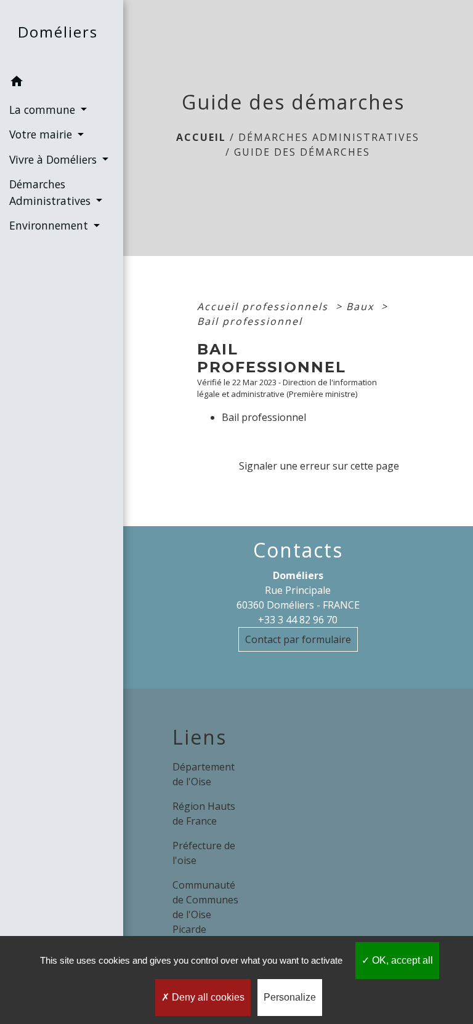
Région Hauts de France (203, 813)
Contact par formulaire (298, 639)
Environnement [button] (50, 225)
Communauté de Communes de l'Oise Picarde (205, 907)
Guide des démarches (302, 152)
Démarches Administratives (328, 137)
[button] (61, 83)
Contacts (298, 550)
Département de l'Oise (203, 774)
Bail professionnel (249, 321)
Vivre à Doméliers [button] (54, 159)
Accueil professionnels (264, 306)
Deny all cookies (207, 997)
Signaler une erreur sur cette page (319, 466)
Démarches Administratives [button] (51, 192)
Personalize (290, 997)
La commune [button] (43, 109)
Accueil (201, 137)
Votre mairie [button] (42, 134)
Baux (362, 306)
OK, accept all (401, 960)
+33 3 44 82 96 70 (298, 619)
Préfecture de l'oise (203, 853)
